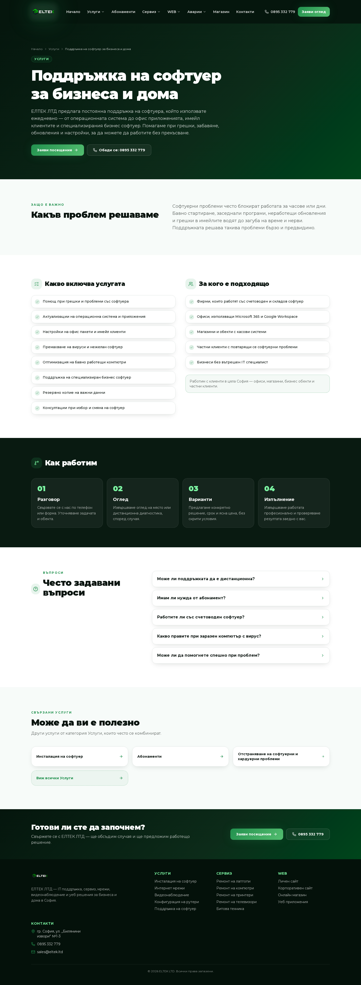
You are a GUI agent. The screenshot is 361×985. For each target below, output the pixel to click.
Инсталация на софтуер (175, 881)
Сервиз (149, 12)
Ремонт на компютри (235, 888)
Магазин (221, 12)
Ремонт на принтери (234, 895)
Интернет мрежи (169, 888)
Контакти (245, 12)
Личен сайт (288, 881)
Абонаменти (123, 12)
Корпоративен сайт (295, 888)
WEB (171, 12)
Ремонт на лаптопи (233, 881)
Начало (73, 12)
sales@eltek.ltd (50, 952)
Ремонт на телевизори (236, 902)
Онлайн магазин (292, 895)
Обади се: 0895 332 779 (122, 150)
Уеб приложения (293, 902)
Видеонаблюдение (171, 895)
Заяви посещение (54, 150)
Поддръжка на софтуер (175, 909)
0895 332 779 (283, 12)
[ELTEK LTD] (43, 12)
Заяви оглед (314, 12)
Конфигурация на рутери (176, 902)
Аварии (194, 12)
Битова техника (230, 909)
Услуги (93, 12)
